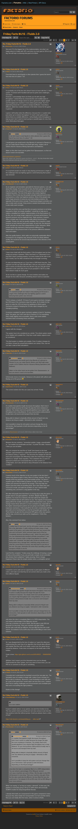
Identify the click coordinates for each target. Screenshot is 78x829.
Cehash (58, 670)
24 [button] (72, 40)
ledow (12, 524)
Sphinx (58, 247)
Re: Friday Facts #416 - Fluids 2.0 (17, 44)
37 (60, 391)
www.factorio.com (9, 20)
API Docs (42, 3)
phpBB (33, 814)
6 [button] (66, 40)
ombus (58, 69)
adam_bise (59, 324)
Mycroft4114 (59, 470)
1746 (61, 92)
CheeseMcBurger (60, 701)
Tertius (57, 85)
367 (60, 357)
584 (60, 330)
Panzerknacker (60, 400)
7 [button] (68, 40)
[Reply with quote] (50, 44)
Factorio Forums (18, 17)
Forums (17, 3)
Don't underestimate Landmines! (12, 156)
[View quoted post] (20, 134)
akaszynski (59, 437)
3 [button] (59, 40)
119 (60, 708)
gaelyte (58, 165)
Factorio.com (7, 3)
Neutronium (59, 53)
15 (60, 76)
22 (60, 188)
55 (60, 172)
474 (60, 140)
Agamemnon (59, 384)
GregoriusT (59, 133)
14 (60, 477)
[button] (50, 40)
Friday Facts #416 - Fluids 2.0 (21, 34)
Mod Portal (32, 3)
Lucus (57, 637)
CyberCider (59, 350)
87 (60, 60)
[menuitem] (16, 24)
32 (60, 254)
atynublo (58, 564)
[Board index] (19, 11)
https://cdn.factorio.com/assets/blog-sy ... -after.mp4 (22, 719)
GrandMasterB (59, 181)
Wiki (24, 3)
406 (60, 407)
